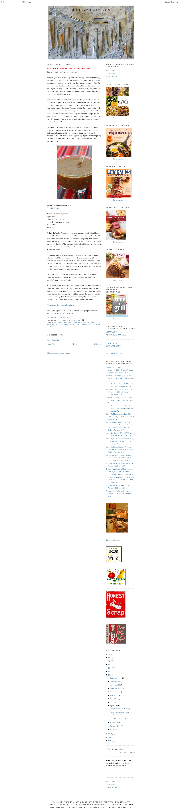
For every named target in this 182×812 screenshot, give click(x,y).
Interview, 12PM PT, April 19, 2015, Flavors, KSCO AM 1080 (119, 486)
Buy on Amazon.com (120, 118)
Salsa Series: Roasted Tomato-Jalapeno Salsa (68, 68)
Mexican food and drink (57, 324)
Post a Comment (53, 340)
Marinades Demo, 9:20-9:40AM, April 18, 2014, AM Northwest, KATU (119, 385)
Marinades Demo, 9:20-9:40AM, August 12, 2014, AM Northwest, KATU (120, 434)
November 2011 (116, 681)
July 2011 (114, 695)
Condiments (77, 322)
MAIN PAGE (110, 70)
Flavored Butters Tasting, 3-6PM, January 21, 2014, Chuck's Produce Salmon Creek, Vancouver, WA (119, 370)
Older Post (98, 344)
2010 (110, 733)
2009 (110, 737)
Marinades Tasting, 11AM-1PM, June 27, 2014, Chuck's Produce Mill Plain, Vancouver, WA (120, 408)
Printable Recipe (53, 208)
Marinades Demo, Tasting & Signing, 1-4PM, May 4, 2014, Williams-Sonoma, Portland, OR (120, 392)
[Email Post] (83, 320)
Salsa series (74, 324)
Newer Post (51, 344)
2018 (110, 654)
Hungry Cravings (91, 10)
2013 (110, 668)
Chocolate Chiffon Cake (119, 718)
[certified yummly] (113, 540)
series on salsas (70, 72)
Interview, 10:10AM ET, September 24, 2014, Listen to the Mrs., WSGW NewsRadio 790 (120, 441)
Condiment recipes (62, 322)
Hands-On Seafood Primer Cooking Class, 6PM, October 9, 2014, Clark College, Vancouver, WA (119, 449)
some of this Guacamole (55, 313)
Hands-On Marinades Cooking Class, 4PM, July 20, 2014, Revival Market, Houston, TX (120, 416)
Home (74, 344)
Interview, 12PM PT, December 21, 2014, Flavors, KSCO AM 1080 (120, 464)
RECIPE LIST (111, 73)
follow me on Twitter (127, 752)
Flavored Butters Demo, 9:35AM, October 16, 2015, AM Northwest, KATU (119, 493)
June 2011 (114, 698)
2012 (110, 671)
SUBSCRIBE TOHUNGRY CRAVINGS (114, 344)
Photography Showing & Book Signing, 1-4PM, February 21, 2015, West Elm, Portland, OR (120, 480)
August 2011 (115, 692)
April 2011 (114, 705)
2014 (110, 664)
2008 (110, 740)
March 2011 (114, 722)
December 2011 (116, 678)
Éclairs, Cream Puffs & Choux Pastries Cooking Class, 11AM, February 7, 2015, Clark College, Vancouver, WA (120, 471)
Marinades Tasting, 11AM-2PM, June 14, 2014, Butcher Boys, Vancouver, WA (119, 400)
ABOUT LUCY (111, 332)
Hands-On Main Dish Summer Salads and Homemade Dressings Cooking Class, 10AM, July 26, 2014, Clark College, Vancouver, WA (119, 426)
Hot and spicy (89, 322)
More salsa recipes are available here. (60, 305)
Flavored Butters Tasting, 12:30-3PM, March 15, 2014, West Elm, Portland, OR (120, 378)
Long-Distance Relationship (120, 708)
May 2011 (114, 702)
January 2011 (115, 729)
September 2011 (116, 688)
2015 (110, 661)
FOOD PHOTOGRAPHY (114, 354)
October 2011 (115, 685)
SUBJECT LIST (111, 76)
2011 (110, 675)
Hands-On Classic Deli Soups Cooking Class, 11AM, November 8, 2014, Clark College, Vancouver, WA (120, 457)
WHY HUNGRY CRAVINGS (116, 335)
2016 (110, 657)
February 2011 (115, 726)
